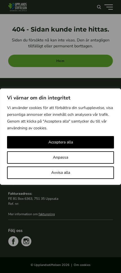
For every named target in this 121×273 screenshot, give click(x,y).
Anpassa (60, 157)
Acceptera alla (60, 142)
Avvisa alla (60, 172)
